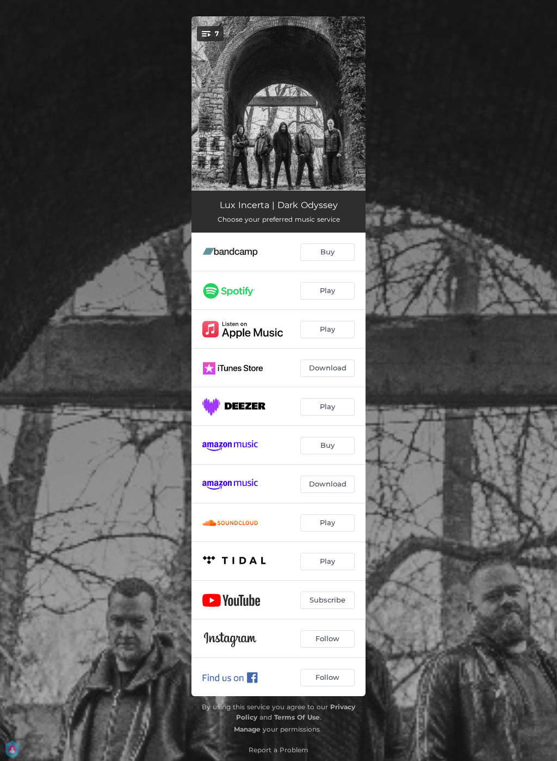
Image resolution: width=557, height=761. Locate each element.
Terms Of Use (297, 717)
